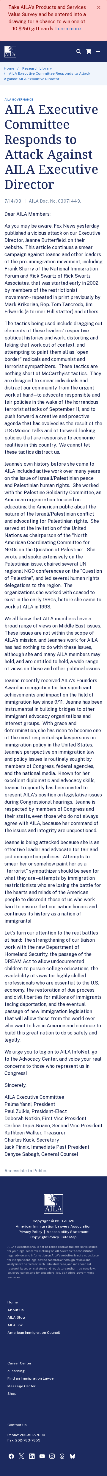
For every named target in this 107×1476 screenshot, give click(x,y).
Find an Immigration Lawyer (31, 1378)
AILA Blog (16, 1317)
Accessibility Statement (68, 1232)
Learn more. (68, 29)
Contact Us (17, 1425)
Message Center (21, 1386)
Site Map (69, 1237)
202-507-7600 (32, 1435)
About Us (15, 1310)
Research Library (37, 68)
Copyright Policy (44, 1237)
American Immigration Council (33, 1333)
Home (9, 68)
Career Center (19, 1363)
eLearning (16, 1371)
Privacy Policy (30, 1232)
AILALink (15, 1325)
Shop (12, 1394)
